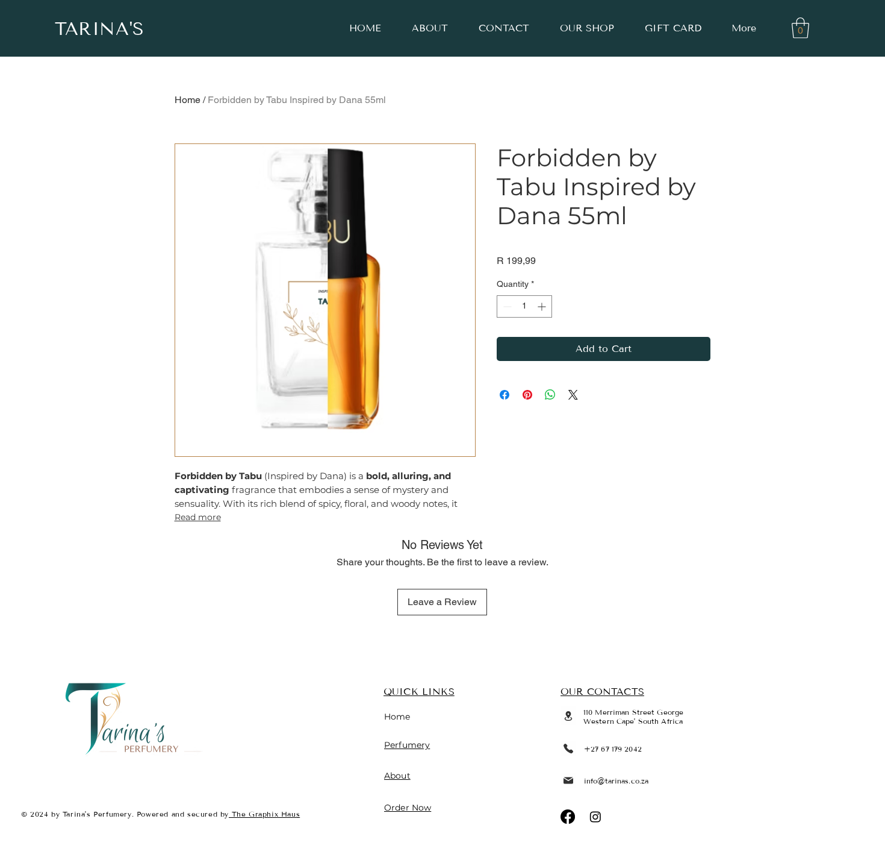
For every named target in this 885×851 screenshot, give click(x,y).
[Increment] (542, 306)
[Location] (568, 715)
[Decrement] (506, 306)
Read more (198, 517)
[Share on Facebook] (504, 395)
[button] (800, 28)
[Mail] (568, 780)
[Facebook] (567, 816)
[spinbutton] (524, 306)
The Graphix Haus (264, 813)
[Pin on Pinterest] (527, 395)
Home (187, 99)
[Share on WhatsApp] (550, 395)
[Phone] (568, 748)
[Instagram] (595, 816)
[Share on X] (573, 395)
